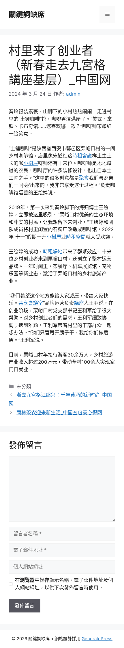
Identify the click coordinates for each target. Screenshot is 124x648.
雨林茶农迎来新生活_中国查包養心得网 (59, 412)
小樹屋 (30, 163)
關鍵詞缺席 (27, 14)
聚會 (84, 178)
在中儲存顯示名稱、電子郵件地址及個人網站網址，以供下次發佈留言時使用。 (64, 584)
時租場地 (53, 252)
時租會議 (82, 156)
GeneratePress (97, 638)
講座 (79, 303)
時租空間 (76, 237)
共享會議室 (30, 303)
